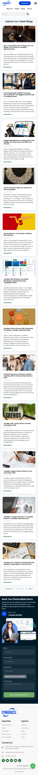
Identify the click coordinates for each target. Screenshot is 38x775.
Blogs (23, 9)
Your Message (8, 681)
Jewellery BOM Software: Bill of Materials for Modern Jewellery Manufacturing (18, 329)
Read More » (8, 67)
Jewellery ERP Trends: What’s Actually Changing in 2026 (17, 424)
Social (29, 9)
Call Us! (12, 612)
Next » (31, 589)
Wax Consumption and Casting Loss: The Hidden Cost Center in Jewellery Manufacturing (18, 47)
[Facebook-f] (3, 760)
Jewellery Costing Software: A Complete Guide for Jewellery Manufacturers (18, 518)
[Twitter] (7, 760)
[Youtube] (15, 760)
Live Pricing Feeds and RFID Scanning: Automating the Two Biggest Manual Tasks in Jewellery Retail (19, 94)
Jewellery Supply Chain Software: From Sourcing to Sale (18, 472)
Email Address (8, 667)
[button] (35, 3)
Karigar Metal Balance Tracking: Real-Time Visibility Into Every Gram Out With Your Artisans (19, 142)
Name (5, 648)
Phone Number (8, 657)
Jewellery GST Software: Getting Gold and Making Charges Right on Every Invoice (19, 563)
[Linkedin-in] (11, 760)
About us (9, 9)
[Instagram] (19, 760)
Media (17, 9)
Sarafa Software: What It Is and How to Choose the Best (18, 188)
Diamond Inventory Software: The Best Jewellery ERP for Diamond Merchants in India (18, 376)
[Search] (28, 14)
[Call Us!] (4, 613)
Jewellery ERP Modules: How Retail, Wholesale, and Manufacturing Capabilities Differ (16, 281)
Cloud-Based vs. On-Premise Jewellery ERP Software (18, 234)
